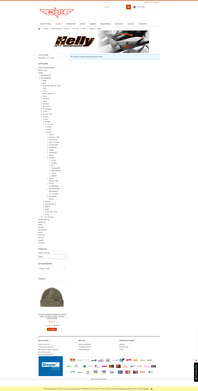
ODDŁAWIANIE (56, 171)
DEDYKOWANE (46, 78)
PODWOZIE (53, 152)
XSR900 (47, 207)
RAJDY (40, 232)
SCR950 (47, 122)
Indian (45, 101)
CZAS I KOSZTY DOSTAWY (46, 347)
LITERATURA (53, 145)
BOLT (47, 119)
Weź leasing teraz (196, 372)
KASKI (40, 225)
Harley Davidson (48, 93)
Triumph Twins (47, 114)
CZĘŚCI (40, 73)
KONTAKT (122, 344)
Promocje (41, 243)
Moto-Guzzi (46, 106)
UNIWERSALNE (46, 75)
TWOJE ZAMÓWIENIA (85, 344)
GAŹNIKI (54, 163)
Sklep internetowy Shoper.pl (99, 379)
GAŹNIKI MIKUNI (43, 219)
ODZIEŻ (41, 227)
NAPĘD (51, 150)
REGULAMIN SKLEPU (44, 352)
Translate (52, 58)
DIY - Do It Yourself (47, 217)
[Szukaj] (128, 7)
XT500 (49, 132)
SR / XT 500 (49, 124)
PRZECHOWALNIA (84, 349)
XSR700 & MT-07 (50, 204)
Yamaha (45, 116)
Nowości (41, 240)
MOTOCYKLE (42, 70)
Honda (45, 96)
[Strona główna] (56, 12)
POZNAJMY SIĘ (123, 347)
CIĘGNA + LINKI (54, 137)
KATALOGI (41, 235)
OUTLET (41, 237)
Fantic (45, 91)
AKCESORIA (42, 230)
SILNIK (51, 155)
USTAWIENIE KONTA (85, 347)
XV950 (47, 209)
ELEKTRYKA (53, 140)
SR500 (49, 129)
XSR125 (47, 201)
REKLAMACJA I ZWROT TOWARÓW (48, 349)
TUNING (52, 158)
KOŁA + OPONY (54, 142)
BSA (44, 83)
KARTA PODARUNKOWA (46, 68)
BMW (44, 80)
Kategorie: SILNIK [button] (44, 268)
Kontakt (121, 349)
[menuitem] (45, 24)
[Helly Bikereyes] (99, 41)
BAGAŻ (51, 134)
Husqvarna (46, 98)
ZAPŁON (54, 176)
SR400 (49, 127)
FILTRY (53, 160)
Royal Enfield (47, 109)
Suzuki (45, 111)
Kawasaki (46, 104)
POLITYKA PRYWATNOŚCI (45, 354)
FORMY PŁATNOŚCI (44, 344)
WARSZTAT (42, 222)
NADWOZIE (53, 147)
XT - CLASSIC (53, 194)
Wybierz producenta (43, 253)
